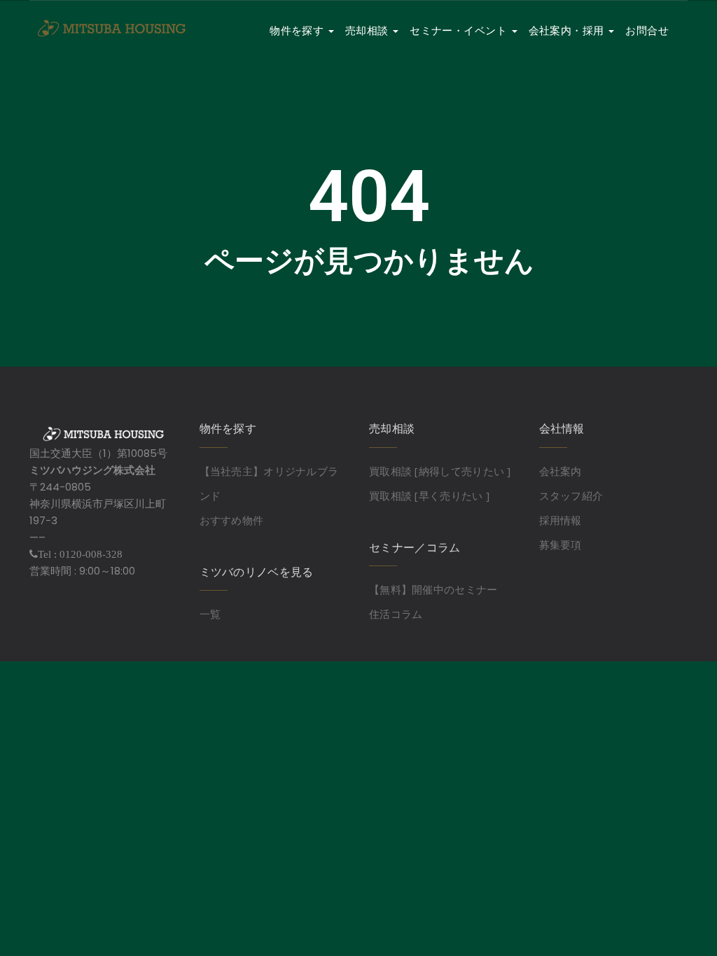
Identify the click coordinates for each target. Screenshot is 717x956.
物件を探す (298, 30)
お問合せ (647, 30)
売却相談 (368, 30)
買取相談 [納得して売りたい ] (440, 471)
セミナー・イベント (460, 30)
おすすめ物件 (232, 520)
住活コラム (396, 614)
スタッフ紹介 (571, 495)
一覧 (210, 614)
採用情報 (560, 520)
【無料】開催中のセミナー (433, 589)
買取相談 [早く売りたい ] (429, 495)
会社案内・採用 (568, 30)
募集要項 (560, 544)
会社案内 (560, 471)
